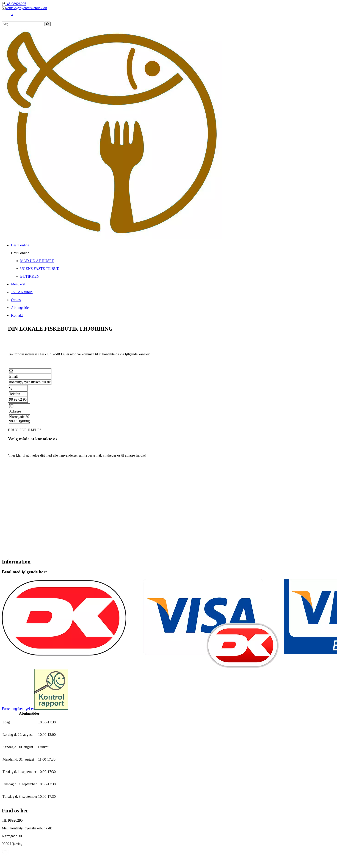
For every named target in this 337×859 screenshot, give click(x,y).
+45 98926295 (15, 4)
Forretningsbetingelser (18, 709)
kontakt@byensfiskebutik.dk (26, 8)
